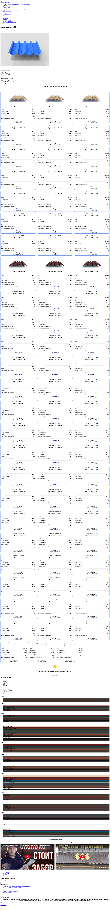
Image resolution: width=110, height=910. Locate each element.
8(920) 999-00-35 (6, 7)
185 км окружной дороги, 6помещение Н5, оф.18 (10, 892)
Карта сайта (3, 905)
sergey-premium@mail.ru (24, 4)
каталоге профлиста (18, 83)
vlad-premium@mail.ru (14, 4)
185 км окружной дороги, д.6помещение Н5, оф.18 (11, 11)
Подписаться (3, 884)
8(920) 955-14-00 (6, 6)
